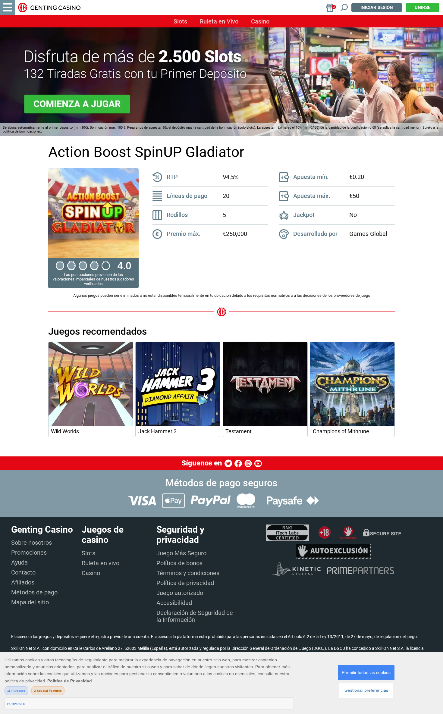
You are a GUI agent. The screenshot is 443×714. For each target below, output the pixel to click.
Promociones (29, 552)
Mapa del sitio (30, 602)
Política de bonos (179, 563)
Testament (238, 431)
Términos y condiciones (187, 573)
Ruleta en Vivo (219, 21)
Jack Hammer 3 (157, 431)
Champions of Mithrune (341, 431)
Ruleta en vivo (100, 563)
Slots (180, 21)
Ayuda (19, 562)
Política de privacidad (185, 583)
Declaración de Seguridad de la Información (194, 616)
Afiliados (22, 582)
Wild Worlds (65, 431)
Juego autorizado (179, 593)
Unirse (422, 7)
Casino (260, 21)
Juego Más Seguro (181, 553)
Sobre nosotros (31, 542)
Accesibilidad (174, 602)
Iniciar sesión (376, 7)
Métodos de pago (34, 592)
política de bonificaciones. (22, 131)
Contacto (23, 572)
